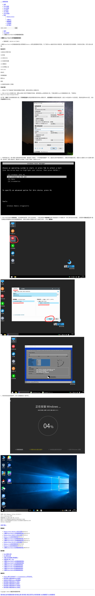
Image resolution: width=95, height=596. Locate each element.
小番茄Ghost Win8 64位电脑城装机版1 (13, 570)
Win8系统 (6, 10)
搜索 (16, 28)
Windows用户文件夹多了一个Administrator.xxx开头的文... (18, 576)
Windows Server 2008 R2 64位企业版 (13, 535)
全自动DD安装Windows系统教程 (12, 580)
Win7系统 (6, 11)
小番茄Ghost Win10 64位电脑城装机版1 (14, 538)
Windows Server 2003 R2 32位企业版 (13, 531)
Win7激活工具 (7, 556)
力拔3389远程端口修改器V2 (11, 557)
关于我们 (9, 25)
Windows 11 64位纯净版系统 (11, 544)
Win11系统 (6, 6)
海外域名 (24, 594)
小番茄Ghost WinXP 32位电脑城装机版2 (14, 540)
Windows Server (10, 16)
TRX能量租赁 (44, 594)
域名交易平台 (30, 594)
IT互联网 (9, 23)
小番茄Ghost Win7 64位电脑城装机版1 (13, 566)
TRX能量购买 (51, 594)
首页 (5, 4)
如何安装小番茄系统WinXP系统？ (12, 578)
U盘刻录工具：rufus (9, 559)
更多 (5, 15)
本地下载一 (4, 525)
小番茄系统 (5, 1)
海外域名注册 (17, 594)
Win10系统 (6, 8)
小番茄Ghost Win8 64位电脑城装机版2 (13, 568)
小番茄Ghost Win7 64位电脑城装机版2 (13, 564)
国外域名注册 (4, 594)
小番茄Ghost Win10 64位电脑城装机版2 (14, 547)
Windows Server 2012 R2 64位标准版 (13, 542)
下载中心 (9, 19)
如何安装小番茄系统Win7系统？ (12, 582)
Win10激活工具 (7, 554)
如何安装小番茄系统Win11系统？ (12, 587)
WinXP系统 (6, 13)
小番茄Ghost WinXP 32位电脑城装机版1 (14, 533)
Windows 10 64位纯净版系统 (11, 537)
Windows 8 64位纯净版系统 (11, 545)
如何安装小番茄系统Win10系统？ (12, 585)
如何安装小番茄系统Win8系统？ (12, 583)
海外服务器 (37, 594)
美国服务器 (11, 594)
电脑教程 (9, 21)
